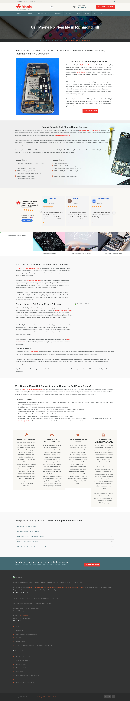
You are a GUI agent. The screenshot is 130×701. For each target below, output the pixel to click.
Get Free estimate (92, 564)
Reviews (69, 13)
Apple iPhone (81, 72)
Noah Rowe (52, 198)
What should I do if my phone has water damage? (31, 547)
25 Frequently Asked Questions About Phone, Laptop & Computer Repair (34, 645)
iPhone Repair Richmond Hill (23, 656)
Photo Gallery (19, 638)
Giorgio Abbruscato (103, 198)
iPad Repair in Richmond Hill (23, 660)
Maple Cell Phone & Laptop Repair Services (52, 40)
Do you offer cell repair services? (26, 526)
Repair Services (43, 13)
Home (19, 13)
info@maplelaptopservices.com (22, 618)
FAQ (78, 13)
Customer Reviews (20, 641)
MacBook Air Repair (21, 664)
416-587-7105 (82, 8)
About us (30, 13)
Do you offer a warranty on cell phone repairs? (30, 536)
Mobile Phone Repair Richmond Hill (25, 682)
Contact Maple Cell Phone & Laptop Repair (26, 634)
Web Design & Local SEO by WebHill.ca (47, 697)
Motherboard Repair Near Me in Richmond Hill (27, 675)
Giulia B (75, 198)
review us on (26, 220)
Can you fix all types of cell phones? (27, 541)
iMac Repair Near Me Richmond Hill (25, 679)
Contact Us (98, 13)
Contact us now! (90, 111)
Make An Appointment (106, 6)
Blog (87, 13)
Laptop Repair (19, 671)
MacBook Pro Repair (21, 668)
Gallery (58, 13)
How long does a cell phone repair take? (28, 531)
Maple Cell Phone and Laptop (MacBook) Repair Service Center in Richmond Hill (29, 204)
